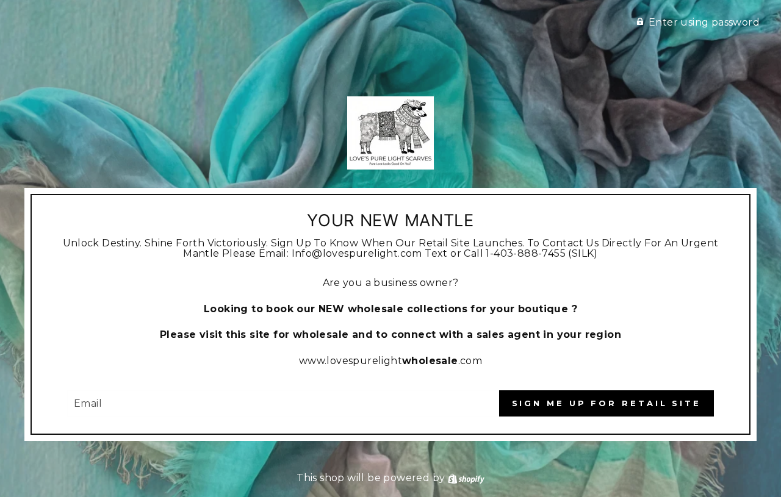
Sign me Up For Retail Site (606, 403)
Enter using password (704, 22)
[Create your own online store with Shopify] (466, 478)
